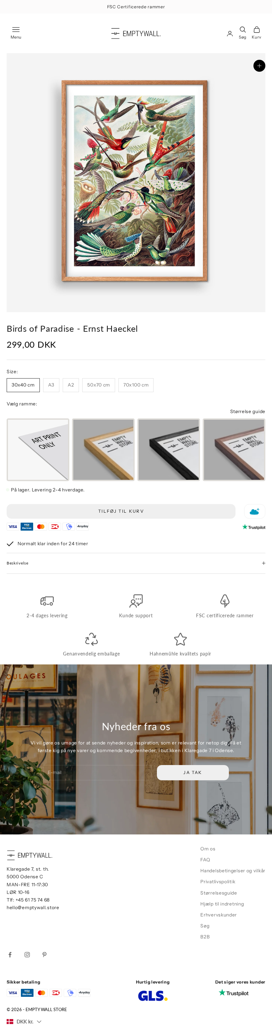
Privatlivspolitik (217, 882)
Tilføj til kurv (121, 511)
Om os (208, 849)
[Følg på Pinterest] (44, 954)
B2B (205, 937)
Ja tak (192, 772)
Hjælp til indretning (222, 904)
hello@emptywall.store (33, 907)
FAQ (205, 860)
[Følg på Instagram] (27, 954)
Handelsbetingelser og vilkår (232, 871)
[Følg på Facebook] (10, 954)
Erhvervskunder (218, 915)
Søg (204, 926)
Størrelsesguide (218, 893)
